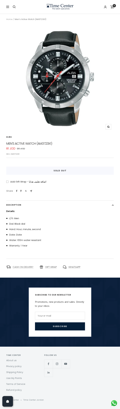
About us (11, 360)
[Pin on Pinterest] (21, 191)
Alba (9, 137)
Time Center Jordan (33, 399)
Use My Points (14, 378)
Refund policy (14, 390)
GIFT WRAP (51, 267)
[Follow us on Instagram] (57, 364)
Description (13, 205)
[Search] (14, 6)
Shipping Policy (14, 372)
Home (9, 19)
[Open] (7, 401)
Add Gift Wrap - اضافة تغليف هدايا (28, 181)
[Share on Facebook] (16, 191)
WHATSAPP (74, 267)
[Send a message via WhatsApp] (114, 403)
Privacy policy (14, 366)
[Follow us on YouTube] (65, 364)
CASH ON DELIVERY (23, 267)
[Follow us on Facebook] (48, 364)
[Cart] (112, 6)
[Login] (105, 7)
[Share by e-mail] (31, 191)
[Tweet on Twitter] (26, 191)
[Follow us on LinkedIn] (48, 372)
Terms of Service (15, 384)
